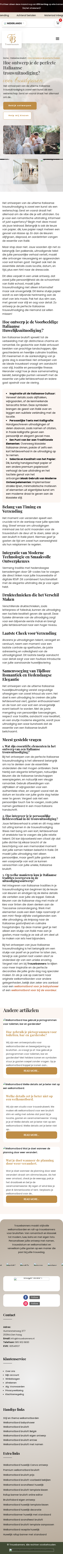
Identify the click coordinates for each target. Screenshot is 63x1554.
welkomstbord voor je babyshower (36, 986)
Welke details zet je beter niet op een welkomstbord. (29, 1097)
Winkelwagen (12, 1378)
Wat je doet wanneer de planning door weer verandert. (30, 1161)
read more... (31, 1071)
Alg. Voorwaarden (15, 1386)
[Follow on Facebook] (25, 1297)
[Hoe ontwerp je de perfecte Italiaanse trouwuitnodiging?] (31, 139)
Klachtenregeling (14, 1394)
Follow (34, 1297)
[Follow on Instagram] (25, 1303)
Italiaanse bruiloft (18, 58)
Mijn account (12, 1375)
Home (6, 58)
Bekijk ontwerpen (19, 105)
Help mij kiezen (18, 115)
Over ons (10, 1371)
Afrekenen (11, 1382)
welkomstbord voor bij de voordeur (33, 990)
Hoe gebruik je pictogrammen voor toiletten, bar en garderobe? (31, 1033)
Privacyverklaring (14, 1390)
